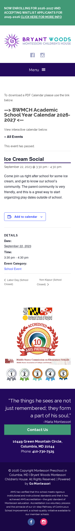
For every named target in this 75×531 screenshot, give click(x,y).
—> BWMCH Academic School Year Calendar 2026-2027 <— (37, 115)
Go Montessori (39, 483)
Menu (34, 70)
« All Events (13, 136)
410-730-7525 (43, 451)
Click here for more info (41, 17)
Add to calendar (25, 216)
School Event (12, 269)
